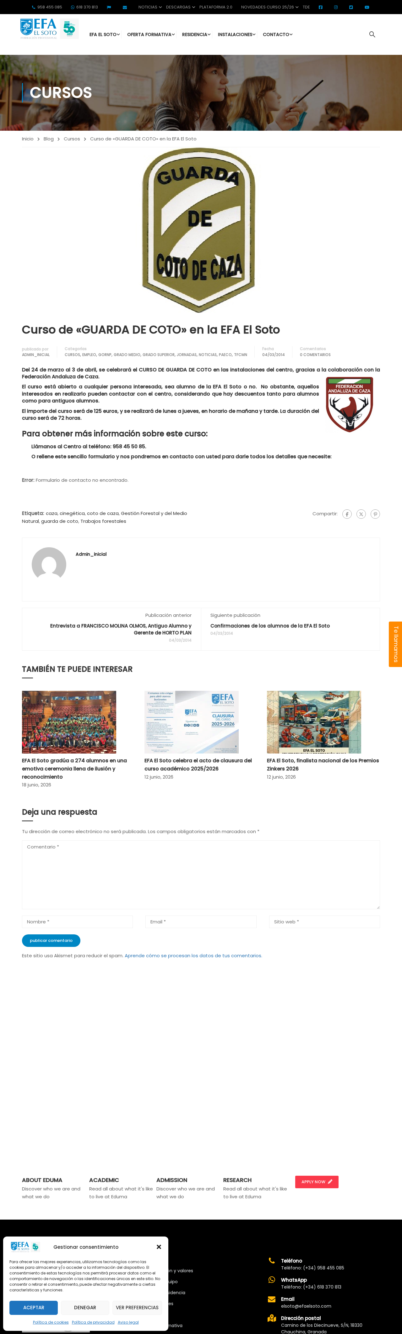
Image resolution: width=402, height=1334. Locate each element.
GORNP (104, 354)
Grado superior (159, 354)
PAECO (225, 354)
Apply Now (313, 1182)
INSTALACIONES (235, 34)
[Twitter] (361, 514)
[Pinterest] (375, 514)
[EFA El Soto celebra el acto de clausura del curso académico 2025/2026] (191, 722)
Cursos (72, 138)
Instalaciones (158, 1303)
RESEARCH (237, 1180)
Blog (49, 138)
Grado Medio (127, 354)
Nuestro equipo (161, 1282)
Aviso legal (128, 1322)
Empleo (89, 354)
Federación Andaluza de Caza (60, 376)
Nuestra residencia (164, 1292)
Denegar (85, 1307)
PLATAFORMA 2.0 (215, 7)
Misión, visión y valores (168, 1271)
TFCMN (240, 354)
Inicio (28, 138)
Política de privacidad (93, 1322)
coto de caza (103, 513)
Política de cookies (51, 1322)
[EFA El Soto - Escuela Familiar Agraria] (48, 28)
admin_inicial (36, 354)
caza (51, 513)
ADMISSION (171, 1180)
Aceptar (33, 1307)
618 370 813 (87, 7)
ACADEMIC (104, 1180)
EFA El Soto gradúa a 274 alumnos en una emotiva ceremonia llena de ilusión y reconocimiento (74, 768)
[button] (159, 1247)
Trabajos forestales (103, 521)
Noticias (148, 7)
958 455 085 (49, 7)
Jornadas (187, 354)
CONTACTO (276, 34)
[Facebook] (347, 514)
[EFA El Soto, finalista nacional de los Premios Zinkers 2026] (314, 722)
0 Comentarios (315, 354)
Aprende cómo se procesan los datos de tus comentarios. (193, 955)
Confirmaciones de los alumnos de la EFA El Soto (270, 625)
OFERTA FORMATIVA (149, 34)
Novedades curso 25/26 (267, 7)
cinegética (72, 513)
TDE (306, 7)
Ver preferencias (137, 1307)
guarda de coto (59, 521)
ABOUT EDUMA (42, 1180)
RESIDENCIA (194, 34)
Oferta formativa (163, 1325)
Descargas (178, 7)
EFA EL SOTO (103, 34)
